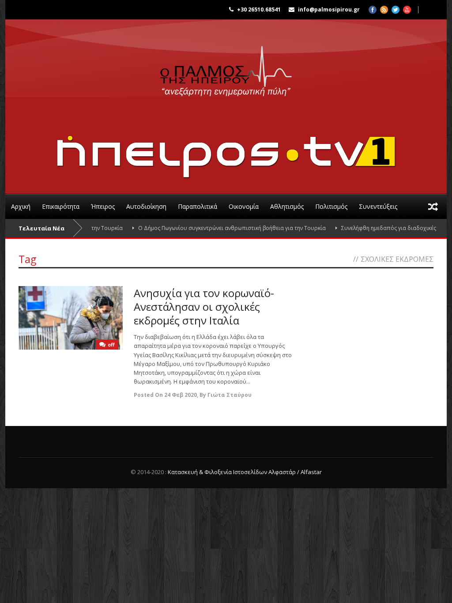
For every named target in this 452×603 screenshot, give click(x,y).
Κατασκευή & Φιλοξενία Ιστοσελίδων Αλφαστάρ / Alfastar (245, 472)
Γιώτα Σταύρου (229, 395)
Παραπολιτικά (197, 206)
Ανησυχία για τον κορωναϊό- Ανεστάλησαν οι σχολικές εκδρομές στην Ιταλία (204, 307)
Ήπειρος (103, 206)
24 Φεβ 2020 (180, 395)
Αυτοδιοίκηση (146, 206)
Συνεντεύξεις (378, 206)
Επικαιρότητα (60, 206)
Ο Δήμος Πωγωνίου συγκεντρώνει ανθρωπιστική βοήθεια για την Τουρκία (220, 228)
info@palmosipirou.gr (329, 9)
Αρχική (20, 206)
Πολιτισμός (331, 206)
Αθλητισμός (287, 206)
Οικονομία (244, 206)
